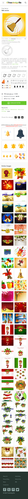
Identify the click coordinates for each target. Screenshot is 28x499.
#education (21, 109)
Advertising (17, 476)
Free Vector (11, 40)
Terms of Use (18, 479)
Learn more (15, 64)
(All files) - (9, 98)
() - (11, 94)
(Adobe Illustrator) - (11, 96)
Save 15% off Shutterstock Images (18, 70)
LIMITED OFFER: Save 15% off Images (13, 124)
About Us (5, 476)
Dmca (4, 482)
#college (4, 111)
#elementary (13, 109)
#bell (3, 109)
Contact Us (5, 484)
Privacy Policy (6, 479)
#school (7, 109)
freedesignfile (13, 38)
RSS (16, 482)
